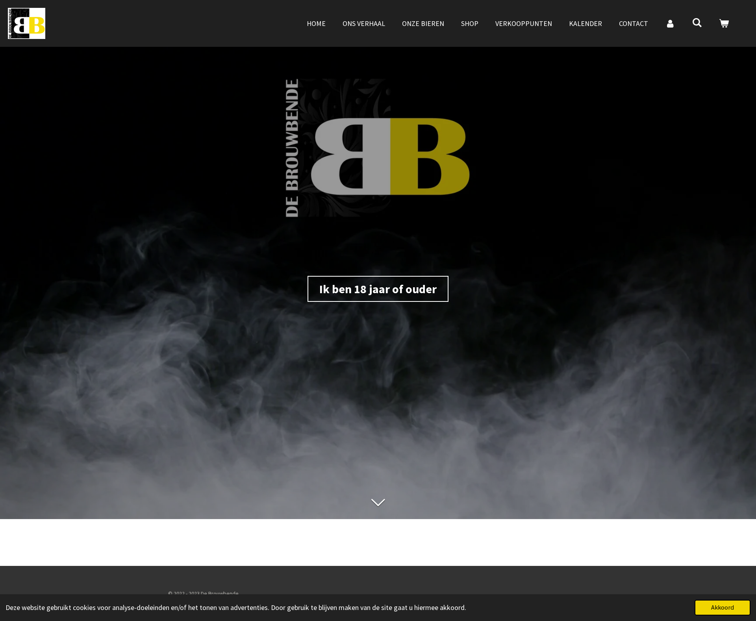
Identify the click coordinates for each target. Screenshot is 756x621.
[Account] (670, 23)
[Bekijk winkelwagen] (723, 23)
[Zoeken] (697, 22)
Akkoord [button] (722, 607)
